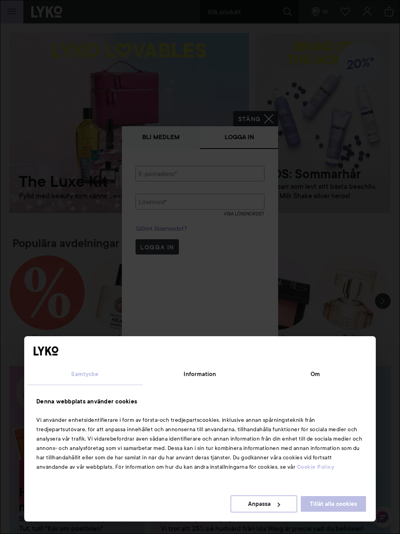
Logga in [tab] (239, 137)
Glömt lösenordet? (161, 228)
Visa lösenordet (244, 214)
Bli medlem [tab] (161, 137)
